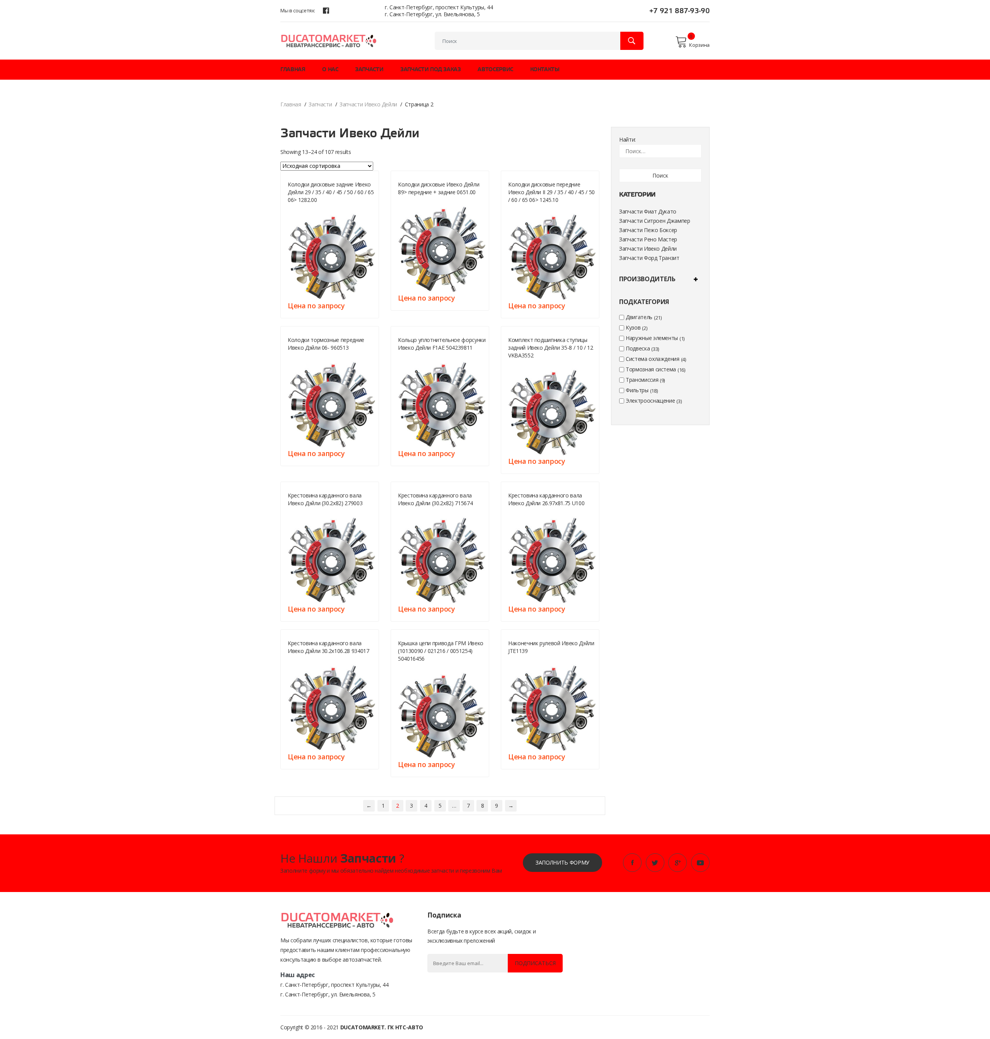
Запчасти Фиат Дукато (647, 211)
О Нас (330, 69)
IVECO (404, 357)
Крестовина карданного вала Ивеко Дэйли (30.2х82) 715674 (435, 499)
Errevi (404, 512)
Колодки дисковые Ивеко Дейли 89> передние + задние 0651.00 (438, 188)
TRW (512, 660)
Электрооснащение (650, 400)
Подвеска (638, 348)
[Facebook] (326, 10)
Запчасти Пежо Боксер (648, 230)
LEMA (293, 512)
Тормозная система (651, 369)
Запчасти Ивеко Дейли (368, 104)
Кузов (633, 327)
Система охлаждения (652, 358)
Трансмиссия (642, 379)
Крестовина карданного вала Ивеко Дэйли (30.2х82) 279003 (325, 499)
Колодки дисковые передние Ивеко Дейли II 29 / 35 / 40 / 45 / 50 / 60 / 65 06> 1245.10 (551, 192)
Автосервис (495, 69)
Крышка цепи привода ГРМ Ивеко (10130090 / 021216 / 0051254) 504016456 (440, 650)
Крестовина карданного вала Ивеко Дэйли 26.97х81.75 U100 (546, 499)
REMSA (294, 209)
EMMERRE (297, 660)
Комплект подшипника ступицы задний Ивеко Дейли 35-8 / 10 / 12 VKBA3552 (550, 347)
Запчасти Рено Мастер (648, 239)
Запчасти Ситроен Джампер (654, 220)
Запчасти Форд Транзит (649, 257)
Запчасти (369, 69)
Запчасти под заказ (430, 69)
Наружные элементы (652, 338)
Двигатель (639, 317)
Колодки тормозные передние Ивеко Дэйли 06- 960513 (326, 343)
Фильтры (637, 390)
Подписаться (535, 963)
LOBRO (515, 512)
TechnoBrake (303, 357)
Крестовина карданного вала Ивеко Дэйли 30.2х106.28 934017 (328, 647)
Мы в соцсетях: (297, 10)
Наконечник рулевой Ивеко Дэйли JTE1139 (551, 647)
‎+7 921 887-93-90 (679, 11)
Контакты (545, 69)
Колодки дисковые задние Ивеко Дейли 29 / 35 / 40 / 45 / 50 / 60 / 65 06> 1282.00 (331, 192)
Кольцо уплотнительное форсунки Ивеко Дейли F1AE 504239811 (442, 343)
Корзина (699, 44)
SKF (511, 364)
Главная (293, 69)
